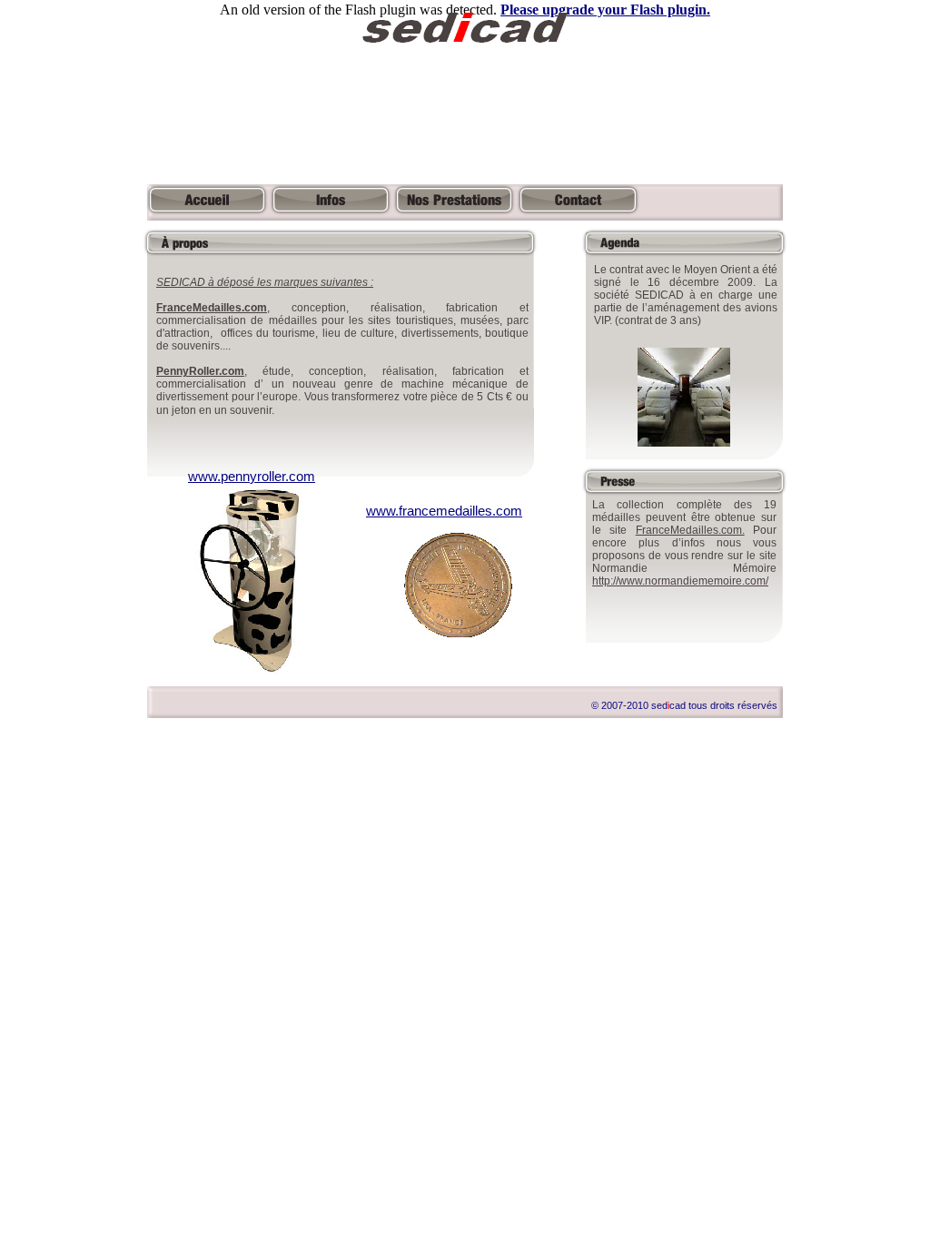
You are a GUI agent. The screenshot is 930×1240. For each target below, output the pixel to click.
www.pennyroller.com (251, 476)
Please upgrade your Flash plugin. (605, 9)
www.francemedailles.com (444, 510)
